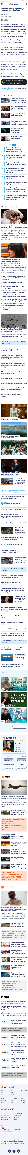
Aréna (15, 1119)
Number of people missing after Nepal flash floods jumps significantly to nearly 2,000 (14, 1008)
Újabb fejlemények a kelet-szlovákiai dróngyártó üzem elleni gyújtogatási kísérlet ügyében (12, 590)
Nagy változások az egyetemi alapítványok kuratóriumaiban (9, 418)
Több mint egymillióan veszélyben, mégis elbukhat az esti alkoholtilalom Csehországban (12, 357)
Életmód (10, 88)
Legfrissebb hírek (18, 1113)
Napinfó (3, 1102)
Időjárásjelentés (18, 1115)
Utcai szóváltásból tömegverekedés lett (13, 629)
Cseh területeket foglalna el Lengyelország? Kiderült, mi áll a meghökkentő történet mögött (10, 474)
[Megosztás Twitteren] (5, 19)
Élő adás (9, 757)
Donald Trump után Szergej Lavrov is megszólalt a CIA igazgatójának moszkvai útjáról (20, 600)
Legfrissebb (14, 1098)
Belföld (2, 1090)
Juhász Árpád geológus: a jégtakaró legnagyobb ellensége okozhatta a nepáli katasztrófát (11, 329)
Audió (12, 1100)
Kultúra (13, 1092)
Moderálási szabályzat (13, 1143)
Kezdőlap (4, 88)
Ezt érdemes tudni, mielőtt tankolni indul (14, 383)
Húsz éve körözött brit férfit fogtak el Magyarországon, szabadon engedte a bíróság (13, 365)
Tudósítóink (24, 1090)
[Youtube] (18, 1151)
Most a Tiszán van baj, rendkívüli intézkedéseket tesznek (10, 437)
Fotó (22, 1098)
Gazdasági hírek (4, 1119)
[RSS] (9, 1151)
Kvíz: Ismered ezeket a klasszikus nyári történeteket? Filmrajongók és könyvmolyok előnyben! (12, 986)
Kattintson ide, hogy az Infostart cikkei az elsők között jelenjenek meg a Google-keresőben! (14, 82)
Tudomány (13, 1090)
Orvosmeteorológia (5, 1117)
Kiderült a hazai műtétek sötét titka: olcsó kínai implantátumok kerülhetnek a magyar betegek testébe (13, 909)
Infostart (4, 15)
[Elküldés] (7, 19)
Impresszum (12, 1141)
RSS (6, 1145)
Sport (12, 1094)
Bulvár (2, 1098)
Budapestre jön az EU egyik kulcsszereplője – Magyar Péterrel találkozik (12, 516)
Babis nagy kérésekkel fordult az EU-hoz (13, 510)
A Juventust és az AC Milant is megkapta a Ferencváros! (12, 455)
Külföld (2, 1092)
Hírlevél (23, 1100)
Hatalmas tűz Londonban (14, 378)
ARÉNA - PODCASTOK (6, 1)
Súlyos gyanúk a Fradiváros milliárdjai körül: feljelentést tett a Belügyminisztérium (21, 531)
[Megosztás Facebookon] (2, 19)
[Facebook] (14, 1151)
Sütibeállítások (11, 1145)
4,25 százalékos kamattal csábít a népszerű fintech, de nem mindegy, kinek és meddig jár (14, 609)
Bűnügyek (3, 1100)
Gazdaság (3, 1094)
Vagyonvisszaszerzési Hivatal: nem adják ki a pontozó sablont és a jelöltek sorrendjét (14, 278)
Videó (12, 1102)
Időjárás (23, 1102)
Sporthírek (16, 1117)
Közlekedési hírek (5, 1115)
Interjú (22, 1092)
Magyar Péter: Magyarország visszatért (13, 523)
